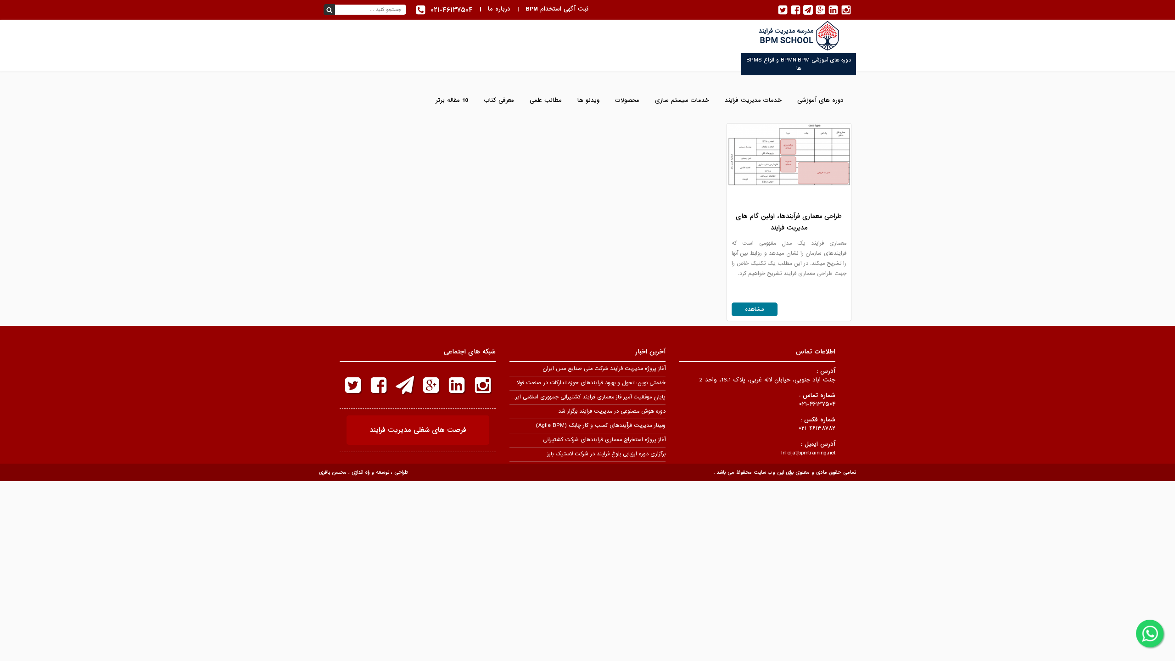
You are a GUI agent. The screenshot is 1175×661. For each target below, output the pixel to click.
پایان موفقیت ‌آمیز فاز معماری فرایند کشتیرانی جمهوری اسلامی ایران (587, 397)
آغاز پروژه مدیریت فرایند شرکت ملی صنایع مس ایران (604, 368)
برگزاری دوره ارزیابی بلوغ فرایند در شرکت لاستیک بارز (606, 454)
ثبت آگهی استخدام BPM (557, 9)
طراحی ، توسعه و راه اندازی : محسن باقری (363, 472)
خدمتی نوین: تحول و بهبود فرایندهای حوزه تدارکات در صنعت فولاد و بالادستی (577, 383)
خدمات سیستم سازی (682, 100)
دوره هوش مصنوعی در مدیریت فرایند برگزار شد (612, 411)
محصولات (627, 100)
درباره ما (499, 9)
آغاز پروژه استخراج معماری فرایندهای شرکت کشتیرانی (604, 440)
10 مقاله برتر (452, 100)
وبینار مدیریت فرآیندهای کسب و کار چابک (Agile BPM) (601, 425)
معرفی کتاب (499, 100)
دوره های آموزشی (820, 100)
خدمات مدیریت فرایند (753, 100)
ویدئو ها (588, 100)
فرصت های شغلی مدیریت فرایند (417, 430)
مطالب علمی (546, 100)
